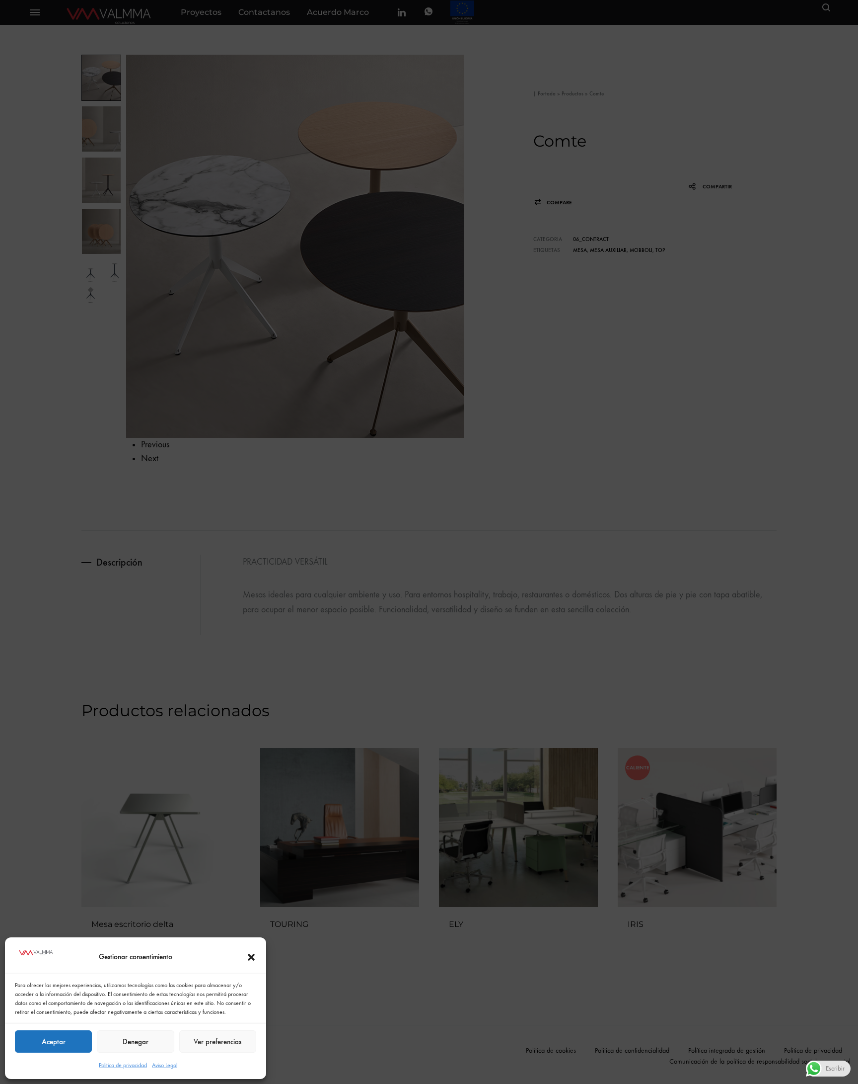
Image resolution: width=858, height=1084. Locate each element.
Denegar (135, 1041)
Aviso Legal (164, 1065)
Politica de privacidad (123, 1065)
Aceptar (54, 1041)
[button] (251, 957)
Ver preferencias (217, 1041)
